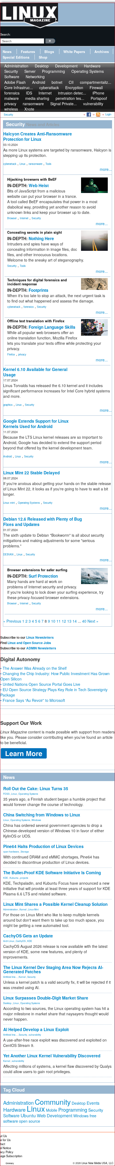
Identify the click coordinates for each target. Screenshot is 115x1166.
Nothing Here (41, 238)
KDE (5, 877)
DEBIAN (8, 554)
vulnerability (93, 103)
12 (64, 621)
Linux (22, 164)
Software (11, 76)
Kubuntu (14, 877)
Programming (53, 71)
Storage (25, 851)
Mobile (51, 1110)
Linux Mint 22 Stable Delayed (31, 473)
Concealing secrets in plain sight (34, 232)
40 (84, 621)
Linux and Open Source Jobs (29, 642)
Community (53, 1101)
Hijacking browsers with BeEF (32, 179)
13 (69, 621)
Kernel (23, 909)
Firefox (11, 354)
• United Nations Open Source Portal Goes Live (40, 684)
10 (53, 621)
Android (7, 456)
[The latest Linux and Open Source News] (97, 114)
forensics (29, 307)
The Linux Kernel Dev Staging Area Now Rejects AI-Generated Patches (53, 969)
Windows (36, 820)
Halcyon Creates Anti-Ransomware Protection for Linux (37, 136)
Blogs (49, 51)
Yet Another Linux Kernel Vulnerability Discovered (51, 1056)
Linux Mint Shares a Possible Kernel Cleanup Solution (55, 904)
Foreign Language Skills (52, 327)
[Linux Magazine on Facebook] (88, 114)
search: (5, 34)
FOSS (6, 793)
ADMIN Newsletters (41, 648)
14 (74, 621)
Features (28, 51)
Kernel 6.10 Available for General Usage (35, 372)
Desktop (7, 1003)
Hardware (14, 1109)
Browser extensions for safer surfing (37, 569)
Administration (10, 909)
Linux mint (9, 503)
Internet (24, 218)
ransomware (35, 164)
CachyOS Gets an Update (28, 936)
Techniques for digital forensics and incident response (37, 282)
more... (106, 169)
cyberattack (9, 164)
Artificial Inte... (10, 976)
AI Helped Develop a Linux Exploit (36, 1029)
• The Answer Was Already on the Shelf (33, 668)
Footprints (38, 290)
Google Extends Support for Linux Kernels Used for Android (36, 423)
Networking (35, 76)
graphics (8, 405)
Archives (101, 51)
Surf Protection (43, 576)
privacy (22, 354)
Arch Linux (8, 940)
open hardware (11, 851)
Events (93, 1103)
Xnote (29, 109)
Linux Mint (33, 909)
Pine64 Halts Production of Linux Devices (43, 846)
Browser (12, 218)
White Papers (74, 51)
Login (108, 114)
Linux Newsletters (40, 637)
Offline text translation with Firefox (35, 321)
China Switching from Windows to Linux (41, 815)
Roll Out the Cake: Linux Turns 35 (35, 789)
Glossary (10, 1163)
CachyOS (21, 940)
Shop (43, 57)
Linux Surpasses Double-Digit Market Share (45, 998)
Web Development (54, 1115)
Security (36, 218)
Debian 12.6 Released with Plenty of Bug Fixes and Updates (42, 521)
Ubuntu (28, 1115)
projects (24, 877)
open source (29, 1121)
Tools (48, 164)
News (7, 51)
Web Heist (39, 185)
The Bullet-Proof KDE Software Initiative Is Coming (52, 873)
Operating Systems (87, 71)
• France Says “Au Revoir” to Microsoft (32, 700)
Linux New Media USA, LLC (97, 1163)
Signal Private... (63, 103)
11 (58, 621)
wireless (11, 109)
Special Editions (16, 57)
